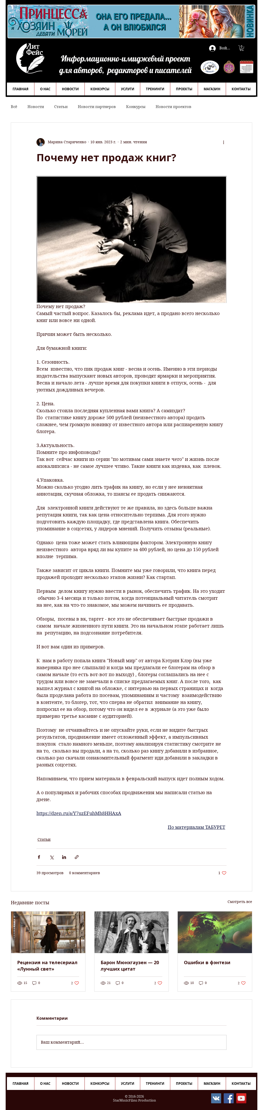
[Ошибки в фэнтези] (215, 932)
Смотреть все (240, 901)
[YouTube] (241, 1098)
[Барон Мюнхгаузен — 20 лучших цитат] (132, 932)
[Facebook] (229, 1098)
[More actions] (223, 142)
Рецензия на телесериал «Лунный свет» (47, 965)
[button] (241, 48)
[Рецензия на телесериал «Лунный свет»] (48, 932)
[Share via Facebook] (38, 857)
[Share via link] (76, 857)
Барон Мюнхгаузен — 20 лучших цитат (130, 965)
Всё (14, 106)
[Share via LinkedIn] (64, 857)
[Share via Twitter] (51, 857)
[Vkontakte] (216, 1098)
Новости (35, 106)
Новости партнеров (97, 106)
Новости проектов (173, 106)
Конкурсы (135, 106)
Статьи (61, 106)
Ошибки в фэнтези (207, 962)
